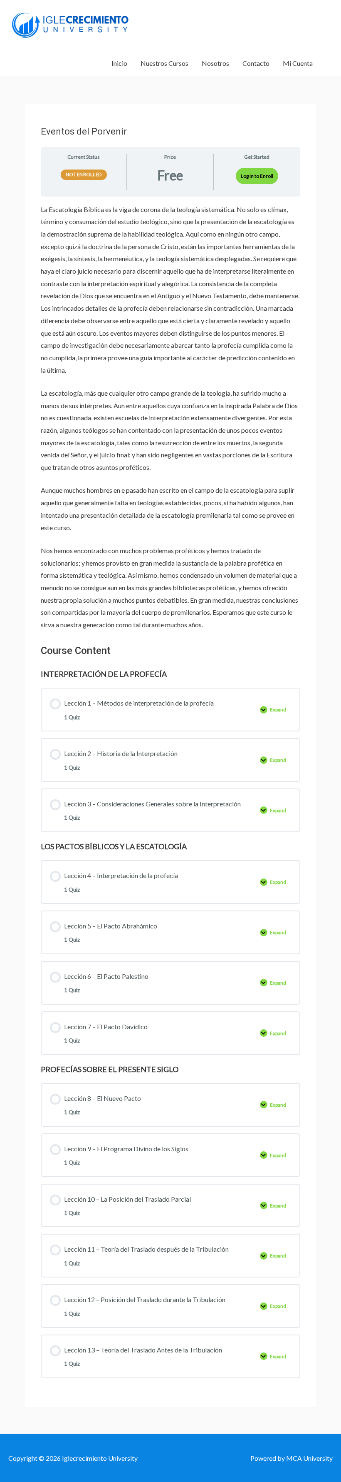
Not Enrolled (84, 174)
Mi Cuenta (298, 63)
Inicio (119, 63)
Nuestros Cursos (164, 63)
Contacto (255, 63)
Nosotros (215, 63)
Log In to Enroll (257, 176)
